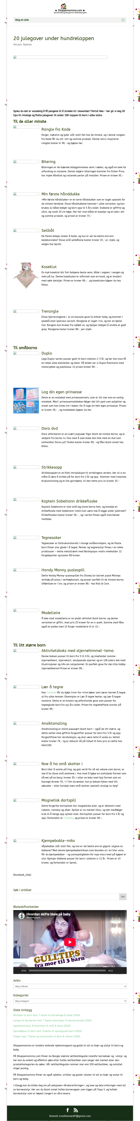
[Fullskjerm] (122, 970)
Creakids (51, 692)
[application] (70, 942)
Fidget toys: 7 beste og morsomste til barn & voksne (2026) (46, 1036)
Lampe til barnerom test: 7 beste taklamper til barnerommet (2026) (52, 1020)
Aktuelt (17, 44)
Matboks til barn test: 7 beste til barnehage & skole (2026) (46, 1015)
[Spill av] (17, 970)
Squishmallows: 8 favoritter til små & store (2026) (42, 1025)
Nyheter (27, 44)
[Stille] (116, 970)
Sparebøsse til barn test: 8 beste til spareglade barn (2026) (47, 1031)
